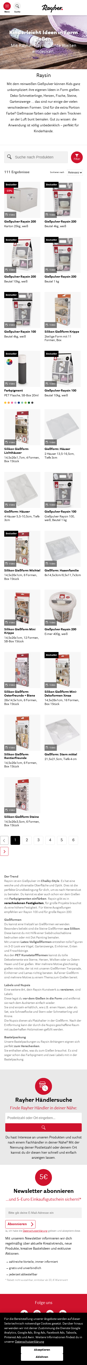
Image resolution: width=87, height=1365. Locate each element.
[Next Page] (4, 851)
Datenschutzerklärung (35, 1231)
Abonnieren (17, 1224)
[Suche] (43, 1127)
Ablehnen (42, 1357)
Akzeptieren (42, 1350)
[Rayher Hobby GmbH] (52, 7)
